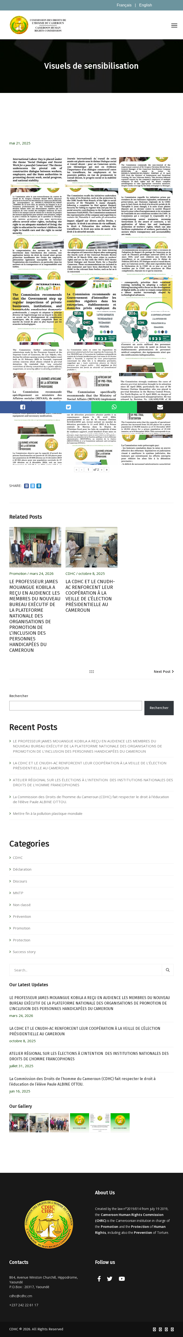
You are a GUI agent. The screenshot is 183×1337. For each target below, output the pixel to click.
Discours (20, 881)
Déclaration (22, 869)
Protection (21, 940)
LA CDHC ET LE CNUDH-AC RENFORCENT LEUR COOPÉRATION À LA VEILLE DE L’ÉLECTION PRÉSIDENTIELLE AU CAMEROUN (90, 596)
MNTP (18, 892)
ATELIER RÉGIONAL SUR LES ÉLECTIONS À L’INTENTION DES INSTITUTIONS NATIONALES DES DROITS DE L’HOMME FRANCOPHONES (93, 782)
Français (124, 5)
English (145, 5)
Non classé (22, 904)
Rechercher (18, 696)
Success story (24, 951)
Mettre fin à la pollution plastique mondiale (47, 813)
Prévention (22, 916)
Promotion (17, 573)
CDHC (70, 573)
